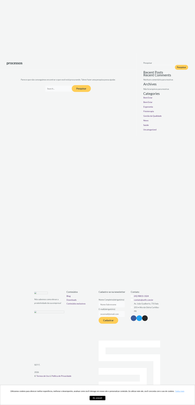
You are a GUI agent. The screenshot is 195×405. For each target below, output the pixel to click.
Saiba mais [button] (179, 391)
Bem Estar (147, 97)
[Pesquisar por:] (58, 88)
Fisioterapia (148, 111)
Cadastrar (108, 320)
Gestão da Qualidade (152, 116)
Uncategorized (149, 129)
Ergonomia (148, 106)
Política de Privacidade (61, 376)
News (146, 120)
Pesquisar (147, 63)
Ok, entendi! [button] (97, 398)
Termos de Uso (42, 376)
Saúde (146, 125)
